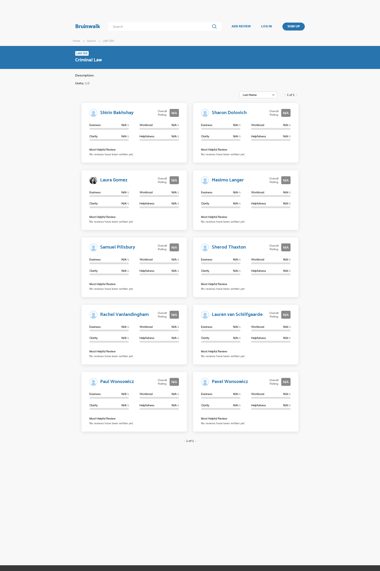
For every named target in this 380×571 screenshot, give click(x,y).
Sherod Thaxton (229, 247)
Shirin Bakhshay (117, 113)
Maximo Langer (228, 180)
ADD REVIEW (241, 26)
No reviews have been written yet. (111, 154)
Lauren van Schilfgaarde (237, 314)
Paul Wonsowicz (117, 382)
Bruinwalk (87, 26)
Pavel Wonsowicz (230, 382)
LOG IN (266, 26)
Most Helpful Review (102, 149)
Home (76, 40)
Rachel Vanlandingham (124, 314)
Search (91, 40)
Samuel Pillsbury (117, 247)
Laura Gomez (113, 180)
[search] (160, 26)
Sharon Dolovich (229, 113)
